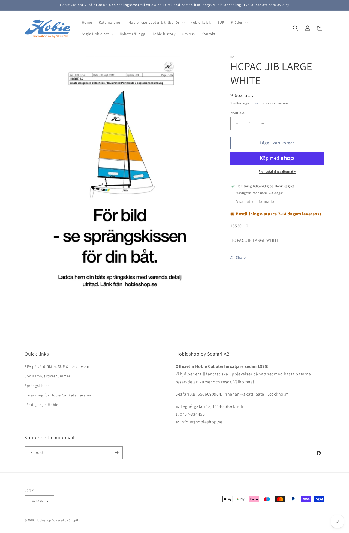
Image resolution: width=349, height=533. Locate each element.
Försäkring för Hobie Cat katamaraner (58, 395)
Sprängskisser (37, 385)
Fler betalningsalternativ (277, 171)
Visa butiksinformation (256, 201)
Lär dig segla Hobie (41, 404)
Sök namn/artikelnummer (47, 375)
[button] (156, 22)
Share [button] (241, 257)
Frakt (256, 103)
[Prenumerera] (116, 452)
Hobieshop (43, 520)
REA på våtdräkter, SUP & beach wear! (58, 366)
